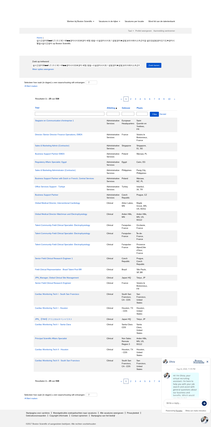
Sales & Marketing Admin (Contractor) (52, 145)
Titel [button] (37, 108)
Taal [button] (130, 31)
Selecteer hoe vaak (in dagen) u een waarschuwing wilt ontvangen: (54, 82)
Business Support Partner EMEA (49, 154)
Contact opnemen (79, 415)
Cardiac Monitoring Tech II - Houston (51, 349)
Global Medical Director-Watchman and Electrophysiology (61, 214)
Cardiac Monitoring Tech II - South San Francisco (57, 360)
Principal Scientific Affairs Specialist (51, 338)
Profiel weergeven (143, 31)
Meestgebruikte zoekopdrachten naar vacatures (75, 413)
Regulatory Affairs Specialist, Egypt (51, 162)
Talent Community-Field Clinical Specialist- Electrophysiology (62, 225)
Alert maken (31, 86)
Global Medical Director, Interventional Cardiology (57, 203)
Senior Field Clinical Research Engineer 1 (54, 258)
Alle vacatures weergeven (111, 413)
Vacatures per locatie (134, 21)
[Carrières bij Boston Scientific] (53, 10)
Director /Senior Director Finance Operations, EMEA (58, 134)
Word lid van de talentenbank (161, 21)
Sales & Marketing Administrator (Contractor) (55, 170)
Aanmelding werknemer (164, 31)
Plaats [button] (140, 108)
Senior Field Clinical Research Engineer (53, 283)
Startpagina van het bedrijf (103, 415)
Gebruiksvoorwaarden (36, 415)
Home (39, 38)
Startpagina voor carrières (38, 413)
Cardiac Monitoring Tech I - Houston (51, 308)
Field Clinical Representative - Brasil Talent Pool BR (58, 269)
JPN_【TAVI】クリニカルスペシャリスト (53, 319)
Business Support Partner (46, 195)
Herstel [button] (163, 114)
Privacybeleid (133, 413)
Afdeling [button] (111, 108)
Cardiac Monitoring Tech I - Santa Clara (53, 324)
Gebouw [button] (126, 108)
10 (169, 99)
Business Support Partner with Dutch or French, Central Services (64, 178)
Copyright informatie (59, 415)
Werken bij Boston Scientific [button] (80, 21)
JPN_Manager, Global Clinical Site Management (57, 278)
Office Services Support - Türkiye (50, 186)
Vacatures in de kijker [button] (109, 21)
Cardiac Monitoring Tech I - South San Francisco (57, 294)
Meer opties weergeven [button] (43, 69)
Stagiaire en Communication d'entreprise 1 (54, 120)
